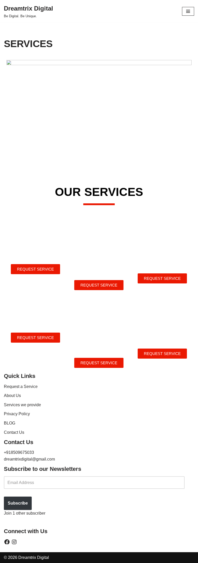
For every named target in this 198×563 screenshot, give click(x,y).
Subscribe (18, 503)
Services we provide (22, 405)
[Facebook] (7, 542)
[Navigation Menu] (188, 11)
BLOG (9, 423)
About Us (12, 395)
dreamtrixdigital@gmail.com (29, 459)
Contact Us (14, 432)
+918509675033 (19, 452)
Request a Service (21, 386)
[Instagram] (14, 542)
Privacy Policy (17, 414)
